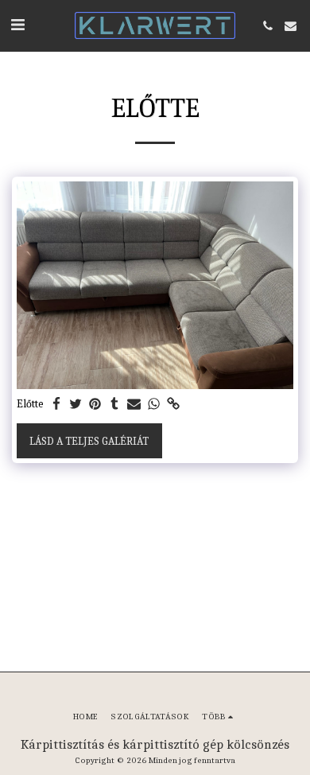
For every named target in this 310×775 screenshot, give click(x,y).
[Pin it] (95, 404)
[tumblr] (115, 404)
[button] (17, 25)
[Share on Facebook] (56, 404)
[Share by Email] (134, 404)
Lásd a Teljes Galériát (89, 441)
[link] (173, 404)
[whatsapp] (154, 404)
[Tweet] (76, 404)
